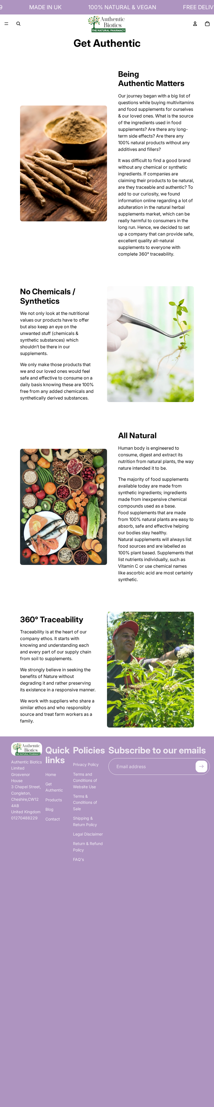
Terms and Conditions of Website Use (85, 780)
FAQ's (78, 859)
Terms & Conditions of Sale (85, 802)
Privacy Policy (86, 764)
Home (50, 774)
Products (53, 799)
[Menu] (6, 23)
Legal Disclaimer (88, 834)
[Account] (195, 24)
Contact (52, 819)
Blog (49, 809)
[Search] (18, 24)
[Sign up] (201, 766)
